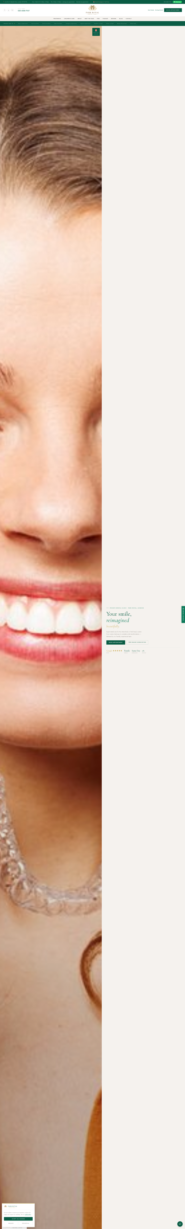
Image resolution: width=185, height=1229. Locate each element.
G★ (12, 10)
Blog (121, 18)
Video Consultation (58, 23)
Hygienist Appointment (85, 23)
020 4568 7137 (167, 2)
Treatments (57, 18)
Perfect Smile (133, 23)
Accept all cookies (18, 1219)
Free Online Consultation (137, 642)
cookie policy (28, 1214)
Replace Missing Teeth (122, 23)
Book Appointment (173, 10)
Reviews (113, 18)
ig (8, 10)
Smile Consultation (46, 23)
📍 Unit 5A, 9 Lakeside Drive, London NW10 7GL (15, 2)
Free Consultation (35, 23)
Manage (11, 1223)
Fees (98, 18)
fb (4, 10)
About (80, 18)
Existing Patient (159, 10)
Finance (105, 18)
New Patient (151, 10)
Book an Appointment (23, 23)
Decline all (25, 1223)
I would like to (9, 23)
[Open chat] (180, 1224)
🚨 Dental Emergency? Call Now (101, 2)
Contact (129, 18)
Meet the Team (89, 18)
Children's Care (69, 18)
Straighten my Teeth (98, 23)
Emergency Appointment (71, 23)
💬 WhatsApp (177, 2)
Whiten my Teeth (110, 23)
